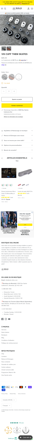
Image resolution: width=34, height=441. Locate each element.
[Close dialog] (32, 212)
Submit (25, 224)
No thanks (25, 227)
